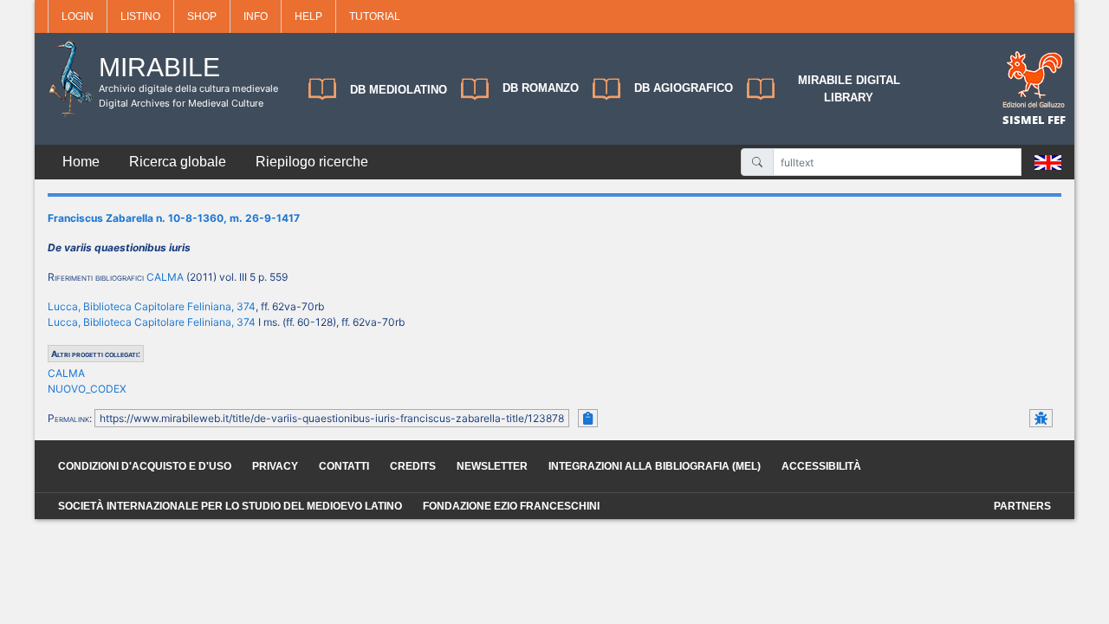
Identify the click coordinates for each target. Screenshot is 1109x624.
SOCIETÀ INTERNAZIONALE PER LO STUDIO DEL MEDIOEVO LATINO (230, 506)
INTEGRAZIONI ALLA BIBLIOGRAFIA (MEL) (654, 466)
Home (81, 161)
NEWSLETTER (492, 466)
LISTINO (140, 16)
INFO (255, 16)
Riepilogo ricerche (312, 161)
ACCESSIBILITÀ (821, 466)
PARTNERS (1022, 506)
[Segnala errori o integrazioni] (1040, 418)
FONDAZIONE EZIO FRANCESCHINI (511, 506)
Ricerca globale (177, 161)
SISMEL (1024, 119)
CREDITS (413, 466)
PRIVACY (275, 466)
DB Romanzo (541, 87)
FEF (1056, 119)
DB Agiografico (683, 87)
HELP (308, 16)
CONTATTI (344, 466)
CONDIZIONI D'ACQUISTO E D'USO (144, 466)
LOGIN (78, 16)
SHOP (202, 16)
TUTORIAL (374, 16)
